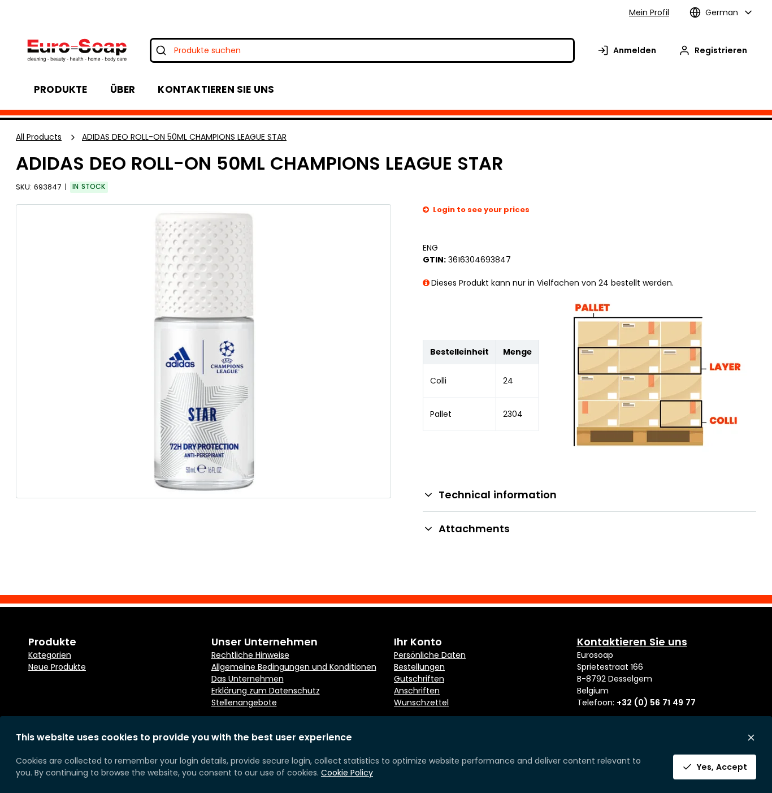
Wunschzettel (421, 702)
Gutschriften (419, 678)
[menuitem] (123, 89)
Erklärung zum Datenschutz (265, 690)
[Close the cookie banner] (751, 737)
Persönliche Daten (430, 655)
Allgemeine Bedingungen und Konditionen (293, 667)
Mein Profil (649, 12)
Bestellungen (419, 667)
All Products (39, 137)
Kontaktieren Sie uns (632, 642)
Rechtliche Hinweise (250, 655)
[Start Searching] (161, 50)
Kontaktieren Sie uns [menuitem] (216, 89)
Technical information (498, 495)
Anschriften (417, 690)
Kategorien (49, 655)
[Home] (76, 50)
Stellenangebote (244, 702)
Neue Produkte (57, 667)
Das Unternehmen (247, 678)
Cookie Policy (347, 772)
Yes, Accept (722, 767)
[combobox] (362, 50)
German (721, 12)
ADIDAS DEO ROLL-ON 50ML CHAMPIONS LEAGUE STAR (184, 137)
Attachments (474, 529)
